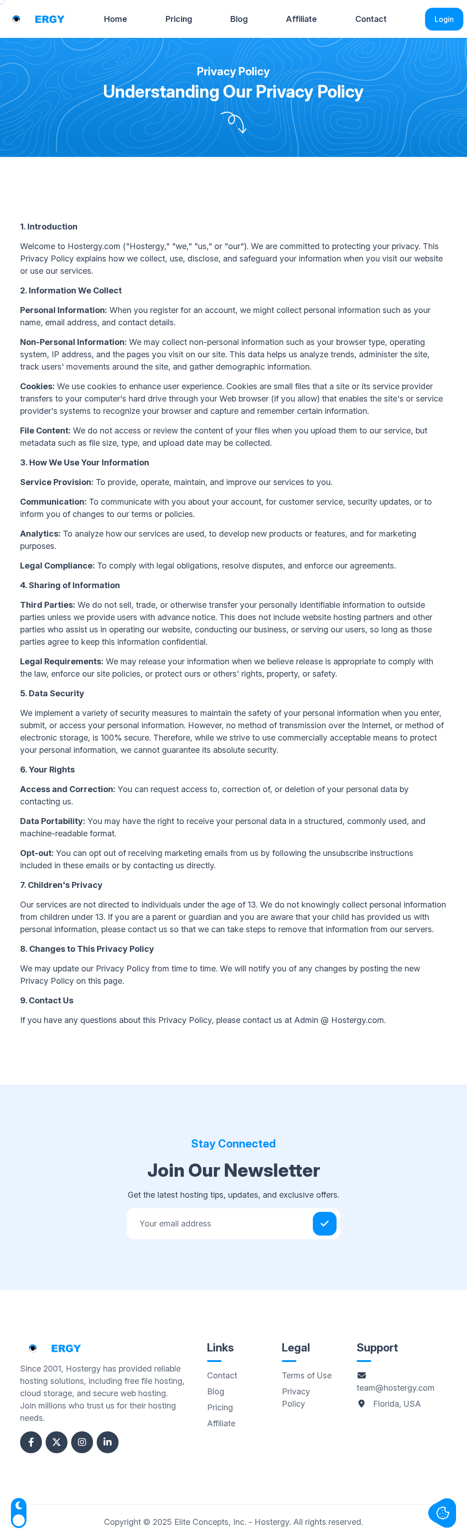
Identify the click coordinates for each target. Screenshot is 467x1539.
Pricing (179, 19)
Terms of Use (307, 1375)
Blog (239, 19)
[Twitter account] (56, 1442)
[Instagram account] (82, 1442)
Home (115, 19)
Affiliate (301, 19)
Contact (371, 19)
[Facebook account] (31, 1442)
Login (444, 19)
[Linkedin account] (108, 1442)
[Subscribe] (325, 1224)
